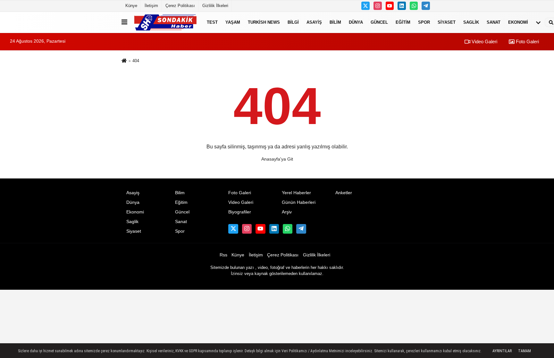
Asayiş (314, 22)
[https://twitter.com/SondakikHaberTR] (365, 6)
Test (212, 22)
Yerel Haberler (296, 192)
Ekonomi (518, 22)
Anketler (343, 192)
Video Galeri (483, 41)
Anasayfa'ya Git (277, 159)
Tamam (524, 351)
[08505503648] (414, 6)
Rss (223, 255)
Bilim (335, 22)
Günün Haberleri (298, 202)
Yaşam (232, 22)
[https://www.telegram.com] (426, 6)
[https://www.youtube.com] (390, 6)
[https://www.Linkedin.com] (402, 6)
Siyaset (447, 22)
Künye (131, 5)
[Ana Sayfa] (124, 61)
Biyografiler (239, 212)
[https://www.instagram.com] (378, 6)
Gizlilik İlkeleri (215, 5)
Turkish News (264, 22)
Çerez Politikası (180, 5)
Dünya (356, 22)
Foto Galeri (527, 41)
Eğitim (403, 22)
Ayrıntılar (502, 351)
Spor (424, 22)
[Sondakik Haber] (166, 22)
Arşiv (287, 212)
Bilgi (293, 22)
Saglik (471, 22)
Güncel (379, 22)
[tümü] (538, 22)
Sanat (493, 22)
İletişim (151, 5)
